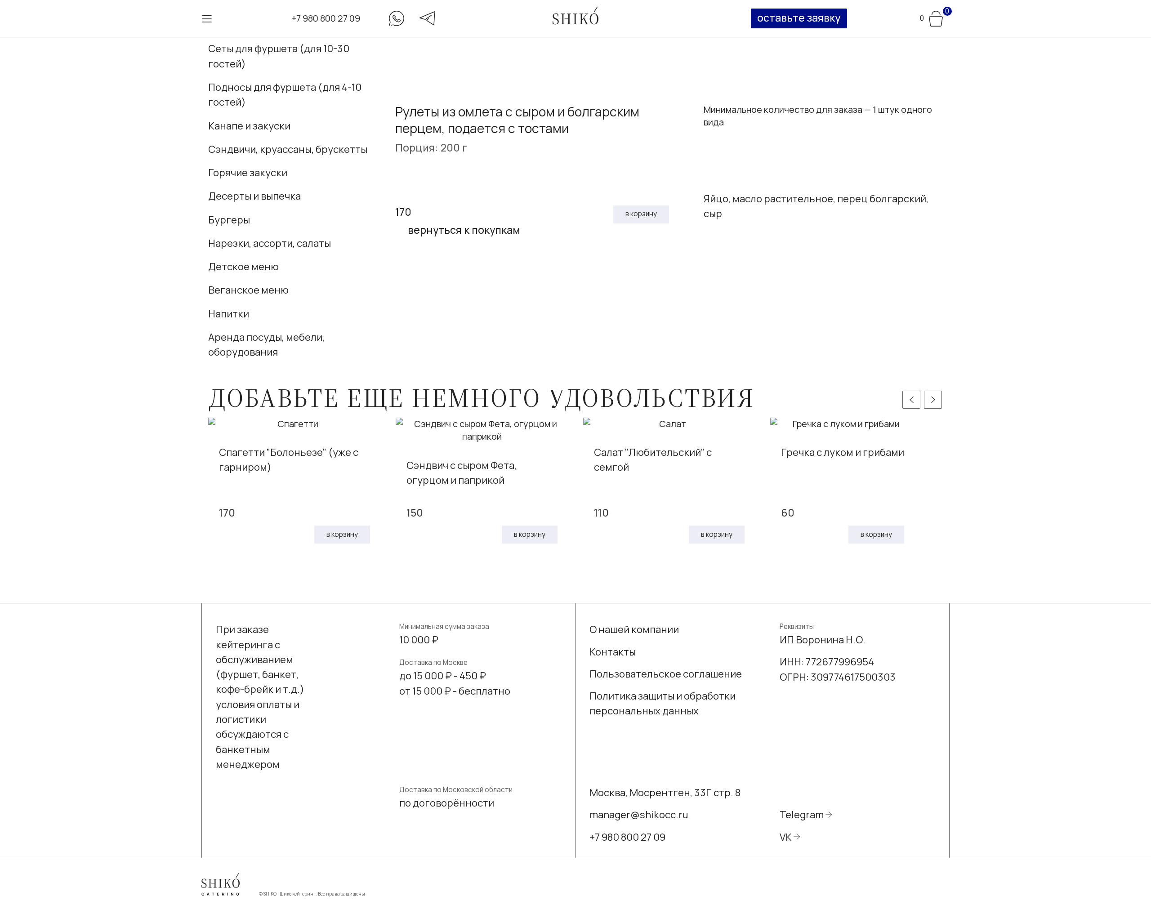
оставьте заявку (798, 18)
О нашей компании (634, 629)
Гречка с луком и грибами (842, 452)
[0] (936, 17)
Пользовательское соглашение (665, 674)
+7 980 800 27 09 (325, 18)
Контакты (612, 652)
